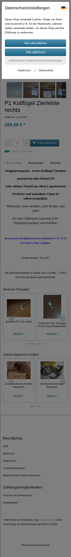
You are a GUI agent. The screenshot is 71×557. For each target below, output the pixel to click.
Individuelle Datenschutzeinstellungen (35, 60)
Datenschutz (46, 70)
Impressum (24, 70)
